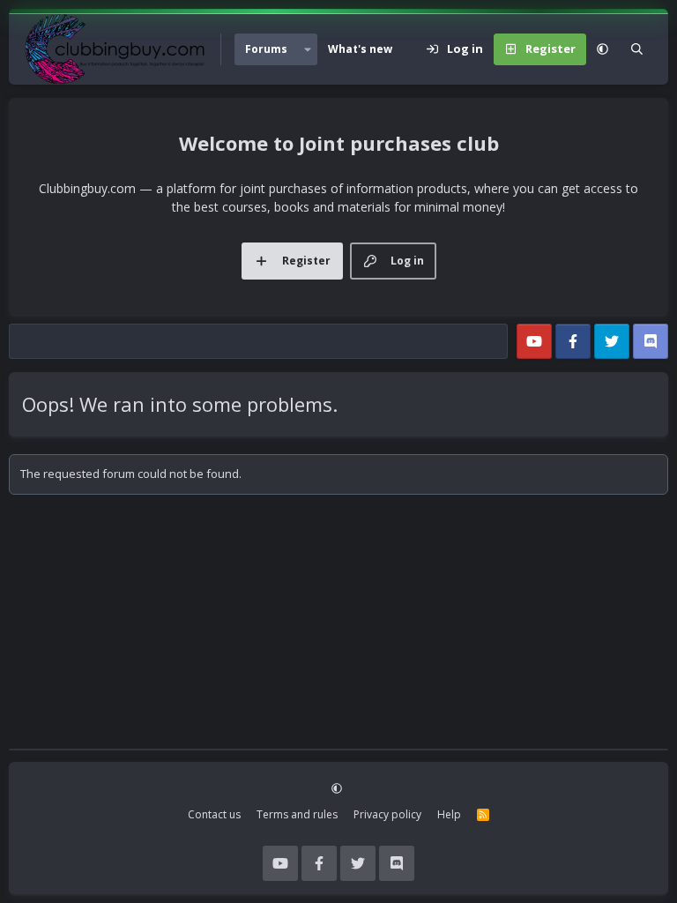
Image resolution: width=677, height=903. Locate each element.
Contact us (214, 814)
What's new (360, 48)
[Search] (637, 49)
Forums (266, 48)
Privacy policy (387, 814)
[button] (307, 49)
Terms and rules (297, 814)
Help (449, 814)
